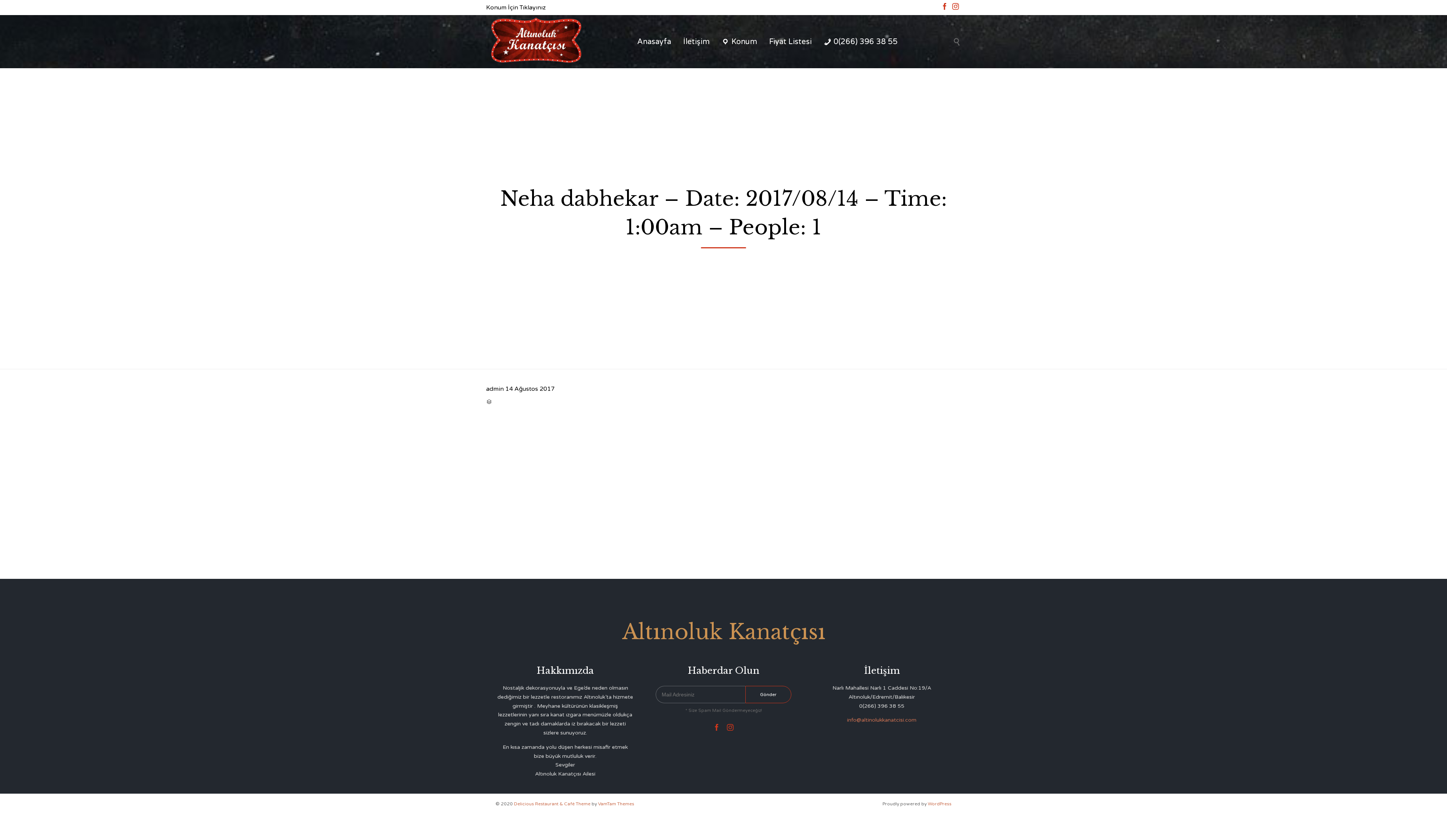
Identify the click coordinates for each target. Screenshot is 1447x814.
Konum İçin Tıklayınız (516, 7)
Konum (744, 41)
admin (495, 389)
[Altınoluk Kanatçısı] (536, 41)
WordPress (939, 803)
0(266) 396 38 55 (866, 41)
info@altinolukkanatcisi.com (881, 720)
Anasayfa (654, 41)
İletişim (696, 41)
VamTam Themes (616, 803)
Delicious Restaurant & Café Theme (552, 803)
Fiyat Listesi (790, 41)
